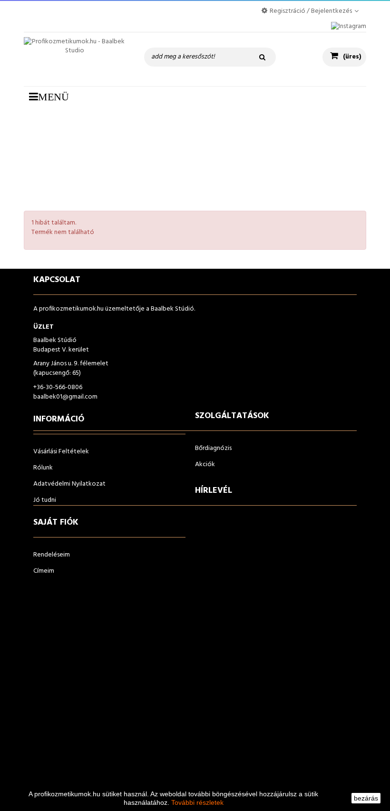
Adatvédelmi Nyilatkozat (69, 484)
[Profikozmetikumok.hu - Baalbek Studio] (74, 59)
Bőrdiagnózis (213, 448)
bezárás (366, 798)
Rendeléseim (51, 554)
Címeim (43, 571)
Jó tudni (44, 500)
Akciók (205, 464)
